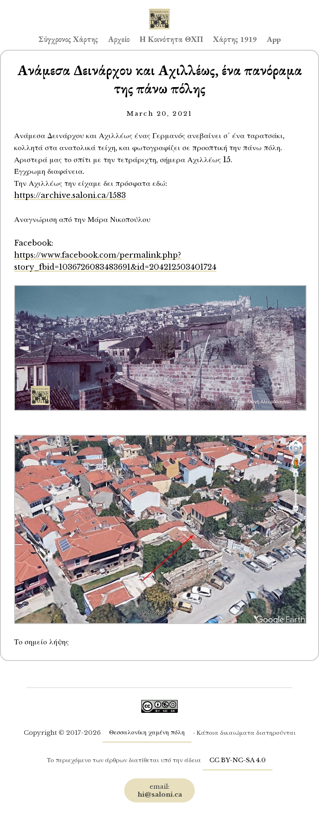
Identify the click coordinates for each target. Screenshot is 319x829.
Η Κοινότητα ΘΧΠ (171, 39)
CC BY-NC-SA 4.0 (237, 760)
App (274, 39)
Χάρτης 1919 (235, 39)
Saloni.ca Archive (159, 11)
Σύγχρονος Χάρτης (68, 39)
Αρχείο (119, 39)
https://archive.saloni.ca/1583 (70, 195)
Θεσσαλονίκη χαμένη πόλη (147, 732)
